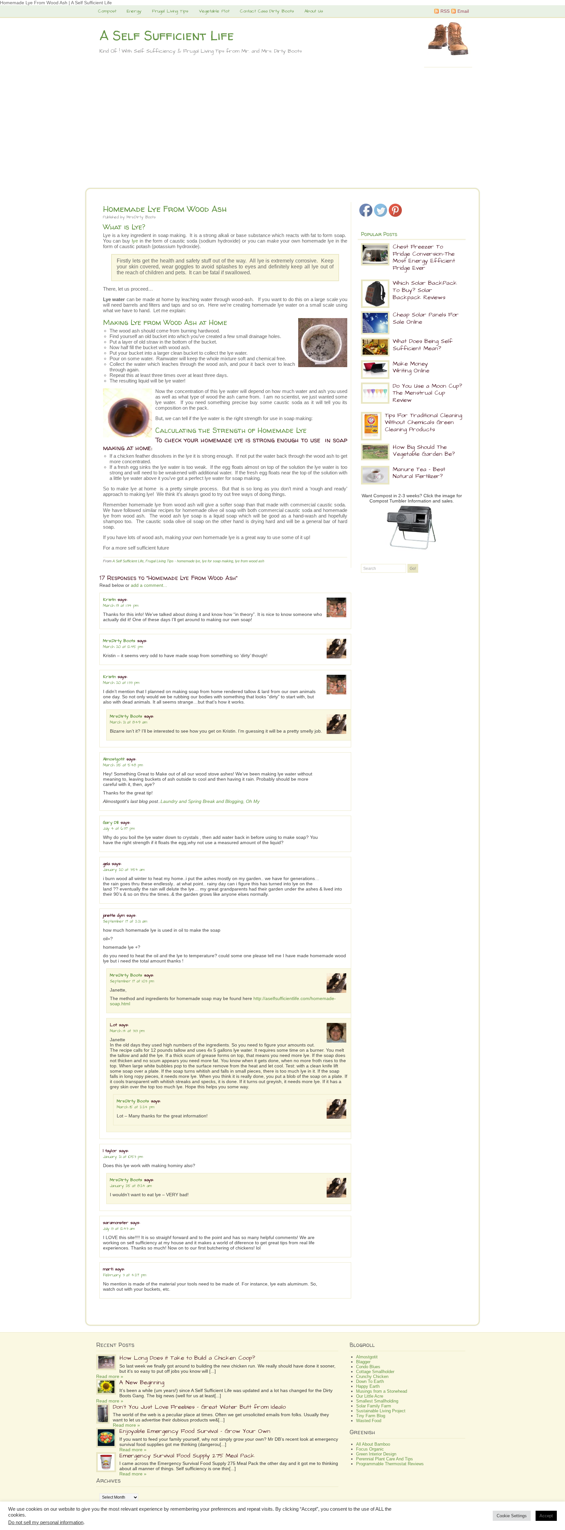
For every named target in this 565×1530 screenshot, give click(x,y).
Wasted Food (368, 1420)
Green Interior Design (376, 1454)
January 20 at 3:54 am (124, 870)
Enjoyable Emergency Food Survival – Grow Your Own (194, 1431)
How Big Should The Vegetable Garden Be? (424, 450)
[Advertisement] (282, 135)
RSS (445, 11)
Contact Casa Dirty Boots (267, 11)
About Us (313, 11)
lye (135, 241)
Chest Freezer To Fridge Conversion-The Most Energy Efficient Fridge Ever (424, 257)
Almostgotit (114, 759)
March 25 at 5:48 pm (123, 765)
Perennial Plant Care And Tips (384, 1458)
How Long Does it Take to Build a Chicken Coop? (187, 1358)
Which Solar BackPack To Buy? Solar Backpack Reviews (425, 290)
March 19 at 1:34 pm (120, 605)
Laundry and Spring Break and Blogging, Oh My (210, 801)
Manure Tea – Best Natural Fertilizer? (419, 473)
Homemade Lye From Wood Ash (165, 208)
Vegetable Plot (214, 11)
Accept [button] (546, 1515)
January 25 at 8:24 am (131, 1186)
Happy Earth (368, 1386)
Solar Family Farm (373, 1405)
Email (463, 11)
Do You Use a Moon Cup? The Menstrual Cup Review (427, 393)
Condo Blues (368, 1366)
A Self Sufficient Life (166, 35)
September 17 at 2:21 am (125, 921)
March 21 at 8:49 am (128, 722)
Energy (134, 11)
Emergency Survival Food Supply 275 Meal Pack (187, 1456)
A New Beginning (141, 1382)
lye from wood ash (249, 561)
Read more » (109, 1376)
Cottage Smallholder (375, 1371)
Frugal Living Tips (170, 11)
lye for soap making (217, 561)
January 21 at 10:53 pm (123, 1157)
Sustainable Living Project (380, 1410)
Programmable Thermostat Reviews (390, 1463)
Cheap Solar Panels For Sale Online (426, 318)
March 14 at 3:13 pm (127, 1031)
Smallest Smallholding (377, 1401)
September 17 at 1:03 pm (132, 981)
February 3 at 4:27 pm (124, 1275)
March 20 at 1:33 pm (121, 683)
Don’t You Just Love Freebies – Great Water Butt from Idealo (199, 1407)
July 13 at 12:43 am (119, 1229)
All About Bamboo (373, 1444)
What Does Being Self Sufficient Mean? (423, 344)
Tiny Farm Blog (370, 1415)
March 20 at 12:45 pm (123, 647)
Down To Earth (370, 1381)
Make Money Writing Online (411, 367)
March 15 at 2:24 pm (135, 1107)
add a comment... (149, 585)
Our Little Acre (369, 1396)
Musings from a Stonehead (381, 1391)
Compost (107, 11)
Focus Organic (370, 1449)
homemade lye (188, 561)
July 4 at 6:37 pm (119, 828)
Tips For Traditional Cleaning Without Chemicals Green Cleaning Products (423, 422)
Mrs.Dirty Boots (141, 217)
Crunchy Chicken (372, 1376)
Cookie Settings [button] (512, 1515)
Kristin (109, 600)
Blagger (363, 1361)
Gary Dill (111, 822)
